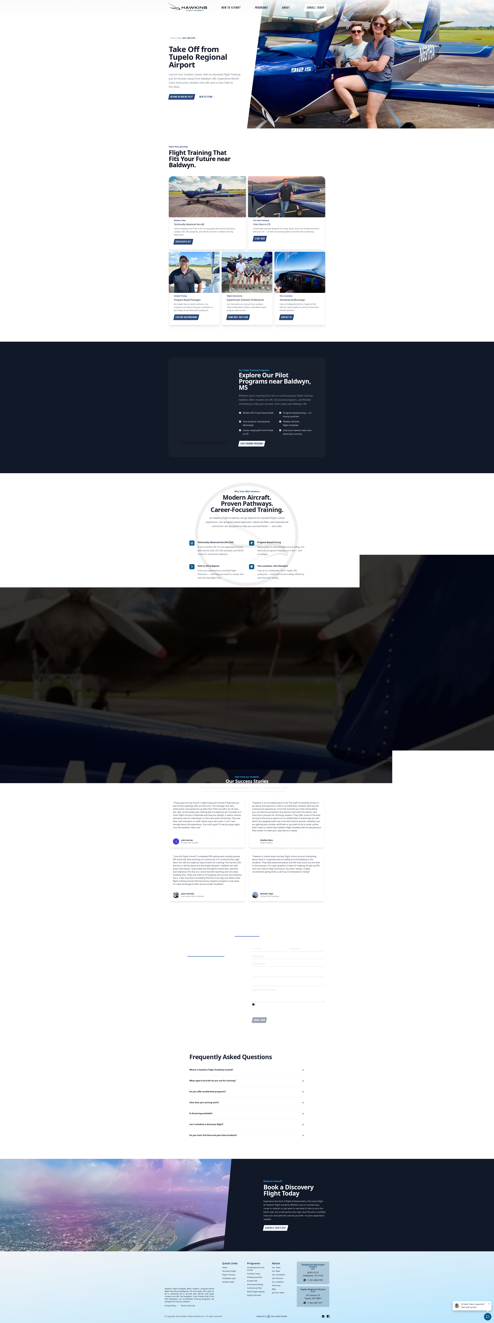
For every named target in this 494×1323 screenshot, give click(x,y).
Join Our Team (278, 1292)
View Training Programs (251, 443)
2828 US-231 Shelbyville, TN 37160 (188, 971)
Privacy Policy (277, 1004)
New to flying (207, 96)
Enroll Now (259, 1020)
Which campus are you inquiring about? (271, 970)
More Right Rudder (279, 1316)
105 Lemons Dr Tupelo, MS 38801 (224, 971)
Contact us (286, 317)
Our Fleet (276, 1271)
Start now (259, 238)
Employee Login (229, 1278)
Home (224, 1267)
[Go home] (189, 1271)
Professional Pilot (254, 1277)
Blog (274, 1289)
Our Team (276, 1267)
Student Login (228, 1282)
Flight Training (228, 1274)
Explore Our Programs (186, 317)
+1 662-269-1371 (220, 981)
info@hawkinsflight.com (186, 987)
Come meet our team (238, 317)
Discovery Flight (229, 1271)
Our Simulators (278, 1274)
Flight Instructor (254, 1295)
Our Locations (278, 1282)
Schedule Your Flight (275, 1227)
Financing (276, 1285)
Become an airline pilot (181, 96)
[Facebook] (328, 1316)
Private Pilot (252, 1281)
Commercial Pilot (254, 1288)
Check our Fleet (183, 241)
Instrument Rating (255, 1284)
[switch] (254, 1004)
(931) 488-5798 (189, 38)
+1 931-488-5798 (182, 981)
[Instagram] (323, 1316)
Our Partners (277, 1278)
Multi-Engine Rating (255, 1291)
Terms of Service (294, 1004)
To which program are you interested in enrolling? (276, 979)
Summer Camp (253, 1273)
